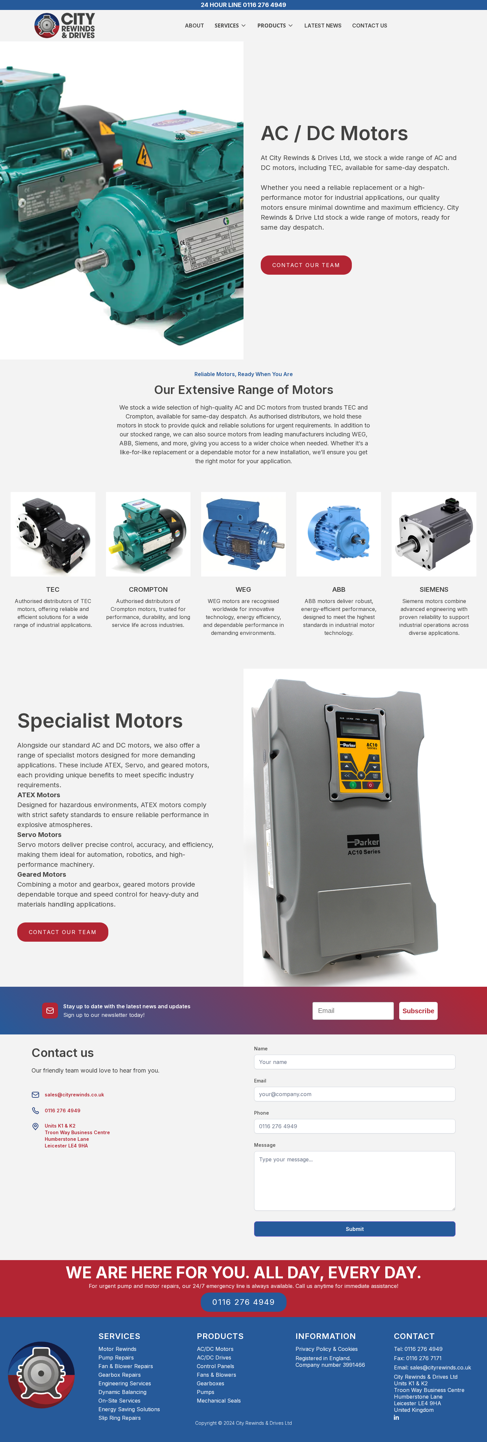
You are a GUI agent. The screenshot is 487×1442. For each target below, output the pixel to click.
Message (265, 1145)
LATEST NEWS (323, 25)
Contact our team (306, 265)
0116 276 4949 (63, 1110)
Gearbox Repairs (119, 1374)
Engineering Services (124, 1383)
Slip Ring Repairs (119, 1417)
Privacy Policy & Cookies (327, 1349)
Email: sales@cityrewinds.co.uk (432, 1367)
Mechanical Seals (219, 1400)
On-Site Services (119, 1400)
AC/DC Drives (214, 1357)
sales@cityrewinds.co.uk (74, 1094)
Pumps (205, 1392)
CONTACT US (369, 25)
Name (261, 1048)
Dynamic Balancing (122, 1392)
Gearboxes (210, 1383)
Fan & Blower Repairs (125, 1366)
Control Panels (215, 1366)
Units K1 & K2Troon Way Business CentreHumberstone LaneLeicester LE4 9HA (77, 1135)
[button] (230, 25)
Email (260, 1080)
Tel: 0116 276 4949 (418, 1349)
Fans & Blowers (216, 1374)
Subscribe (418, 1011)
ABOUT (194, 25)
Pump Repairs (116, 1357)
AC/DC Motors (215, 1349)
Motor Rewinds (117, 1349)
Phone (261, 1113)
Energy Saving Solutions (129, 1409)
